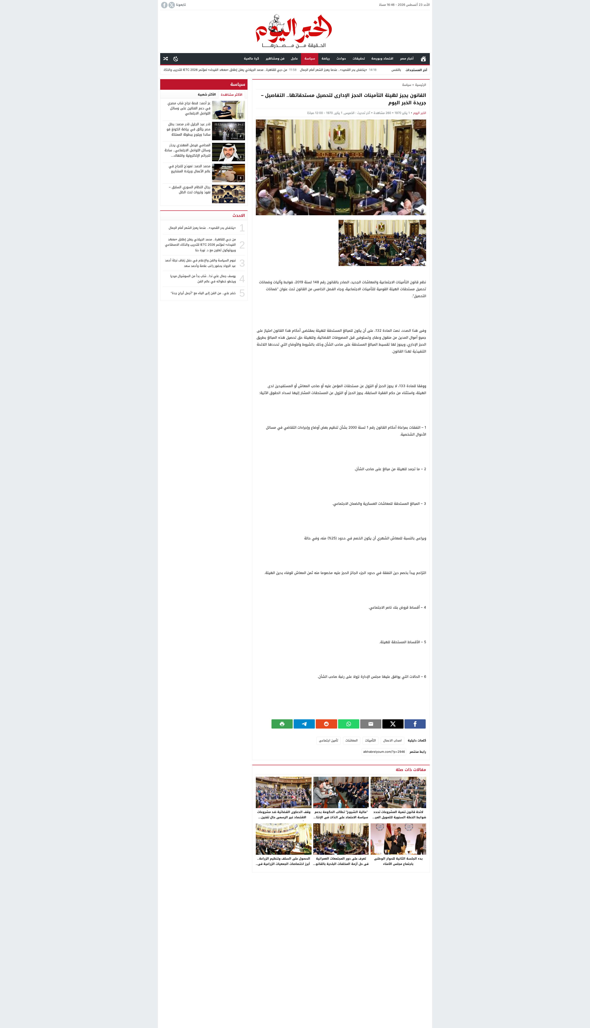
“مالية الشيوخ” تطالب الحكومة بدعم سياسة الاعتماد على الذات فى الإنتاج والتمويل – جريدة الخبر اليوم (341, 817)
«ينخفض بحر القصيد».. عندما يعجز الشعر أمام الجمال (376, 70)
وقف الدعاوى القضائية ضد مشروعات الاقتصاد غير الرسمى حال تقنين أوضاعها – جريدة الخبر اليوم (283, 817)
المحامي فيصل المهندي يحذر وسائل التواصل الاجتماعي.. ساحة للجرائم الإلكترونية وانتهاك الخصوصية (187, 153)
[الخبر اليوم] (295, 32)
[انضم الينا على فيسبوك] (164, 5)
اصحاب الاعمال (392, 740)
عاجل (294, 58)
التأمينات (370, 740)
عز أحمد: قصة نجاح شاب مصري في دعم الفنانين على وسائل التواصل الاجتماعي (189, 108)
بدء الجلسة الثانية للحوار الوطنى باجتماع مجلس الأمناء (398, 861)
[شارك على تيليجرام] (304, 724)
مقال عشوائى (165, 58)
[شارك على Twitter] (393, 724)
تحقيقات (359, 58)
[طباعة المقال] (282, 724)
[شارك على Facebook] (415, 724)
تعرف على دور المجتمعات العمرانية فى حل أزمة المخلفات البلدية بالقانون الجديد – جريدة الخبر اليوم (341, 864)
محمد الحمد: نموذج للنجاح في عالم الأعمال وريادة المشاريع (189, 168)
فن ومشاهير (275, 58)
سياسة (309, 58)
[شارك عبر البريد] (370, 724)
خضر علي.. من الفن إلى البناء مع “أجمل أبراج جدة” (203, 293)
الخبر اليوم (419, 113)
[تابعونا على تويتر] (171, 5)
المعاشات (351, 740)
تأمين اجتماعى (328, 740)
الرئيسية (423, 58)
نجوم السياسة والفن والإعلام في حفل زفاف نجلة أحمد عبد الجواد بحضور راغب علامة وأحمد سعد (200, 263)
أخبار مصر (407, 58)
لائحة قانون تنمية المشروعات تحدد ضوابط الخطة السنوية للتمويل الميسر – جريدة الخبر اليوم (398, 817)
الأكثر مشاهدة (231, 95)
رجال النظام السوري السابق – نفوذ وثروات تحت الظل (189, 189)
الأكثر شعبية (207, 94)
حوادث (341, 58)
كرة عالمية (251, 58)
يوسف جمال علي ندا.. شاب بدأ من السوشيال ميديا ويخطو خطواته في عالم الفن (203, 278)
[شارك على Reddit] (326, 724)
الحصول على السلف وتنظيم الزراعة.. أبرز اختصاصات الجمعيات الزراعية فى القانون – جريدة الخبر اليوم (283, 864)
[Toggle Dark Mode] (175, 58)
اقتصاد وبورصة (382, 58)
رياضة (326, 58)
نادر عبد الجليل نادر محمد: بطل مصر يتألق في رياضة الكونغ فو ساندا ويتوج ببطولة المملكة (188, 129)
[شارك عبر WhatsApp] (348, 724)
